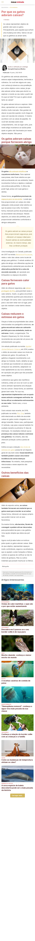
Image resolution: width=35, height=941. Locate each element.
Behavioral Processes (24, 254)
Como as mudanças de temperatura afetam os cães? (17, 761)
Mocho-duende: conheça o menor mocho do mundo (16, 656)
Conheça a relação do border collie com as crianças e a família (16, 735)
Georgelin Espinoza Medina (16, 69)
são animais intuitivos (17, 171)
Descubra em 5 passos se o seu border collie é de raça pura (15, 630)
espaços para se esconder (11, 199)
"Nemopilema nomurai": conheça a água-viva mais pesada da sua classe (16, 708)
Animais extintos (7, 783)
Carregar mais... (17, 795)
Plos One (20, 413)
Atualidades (4, 7)
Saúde (3, 758)
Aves (2, 653)
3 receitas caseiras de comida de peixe (15, 682)
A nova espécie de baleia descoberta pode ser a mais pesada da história (17, 787)
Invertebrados (6, 704)
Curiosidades (14, 7)
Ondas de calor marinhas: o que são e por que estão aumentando (17, 605)
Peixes (3, 678)
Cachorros (5, 627)
